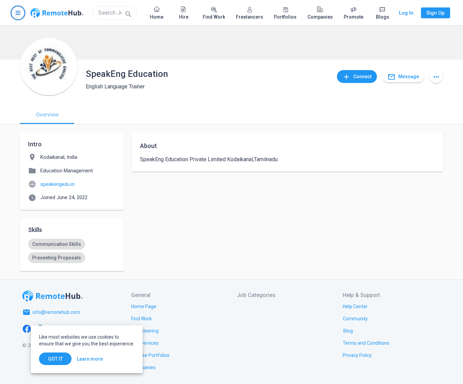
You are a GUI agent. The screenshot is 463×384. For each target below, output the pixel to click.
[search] (114, 13)
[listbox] (72, 250)
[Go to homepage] (57, 12)
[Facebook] (27, 328)
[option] (56, 244)
